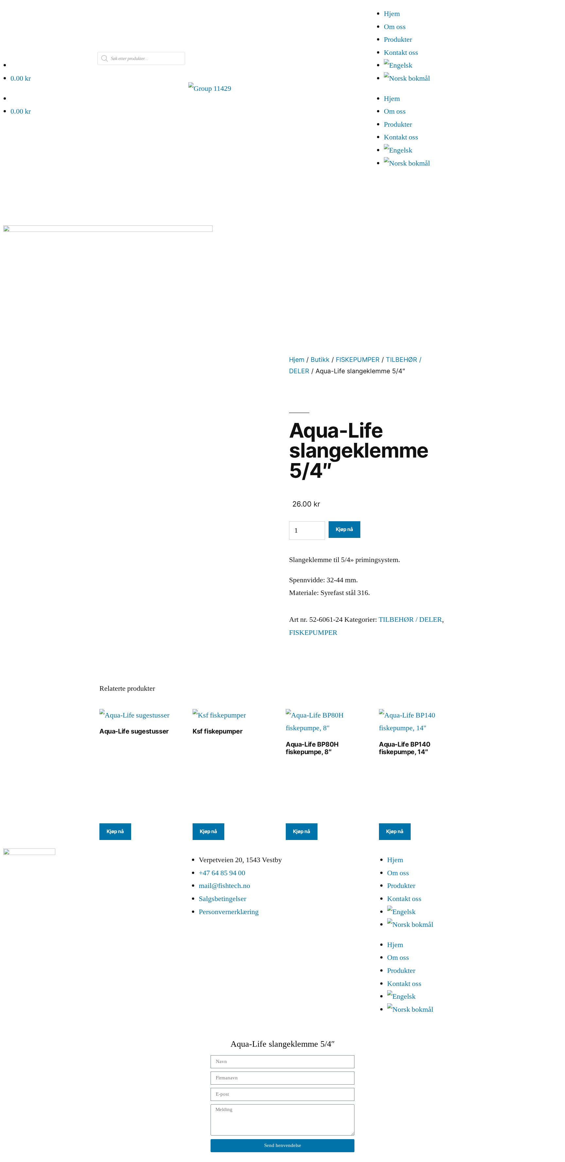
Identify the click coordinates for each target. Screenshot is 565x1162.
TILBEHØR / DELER (410, 619)
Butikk (320, 359)
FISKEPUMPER (358, 359)
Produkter (398, 39)
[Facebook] (11, 911)
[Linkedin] (29, 911)
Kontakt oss (401, 52)
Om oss (395, 26)
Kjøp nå (344, 529)
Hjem (392, 13)
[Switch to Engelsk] (474, 65)
